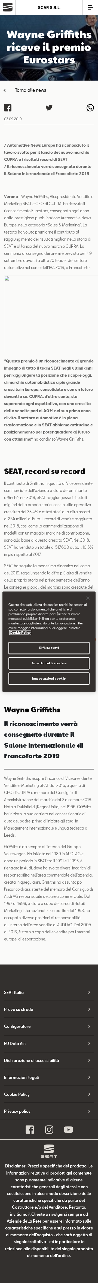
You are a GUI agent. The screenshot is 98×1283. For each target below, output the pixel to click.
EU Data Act (15, 1043)
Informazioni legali (21, 1077)
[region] (49, 641)
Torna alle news (30, 90)
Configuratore (17, 1026)
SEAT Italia (14, 992)
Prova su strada (18, 1009)
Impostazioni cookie (49, 678)
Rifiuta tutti (49, 648)
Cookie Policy (17, 1094)
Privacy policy (17, 1111)
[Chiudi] (88, 598)
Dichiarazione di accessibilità (31, 1060)
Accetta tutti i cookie (49, 663)
